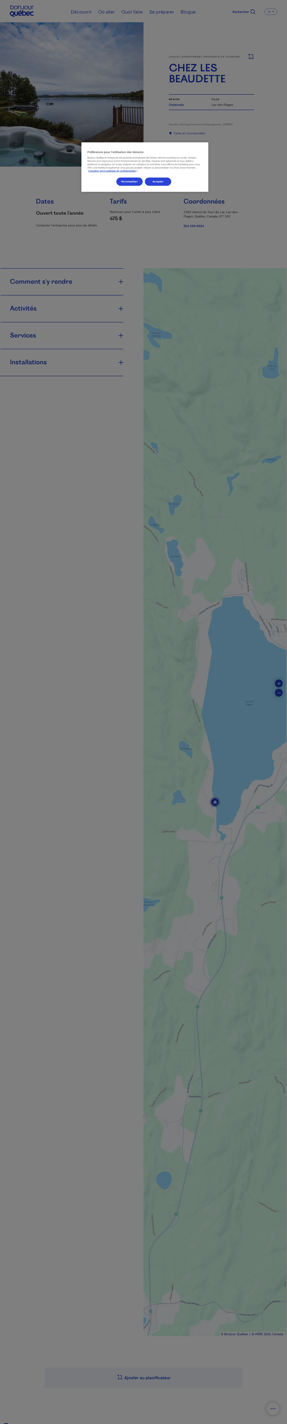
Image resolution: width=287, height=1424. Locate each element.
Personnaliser (129, 181)
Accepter (158, 181)
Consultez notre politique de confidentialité (113, 171)
